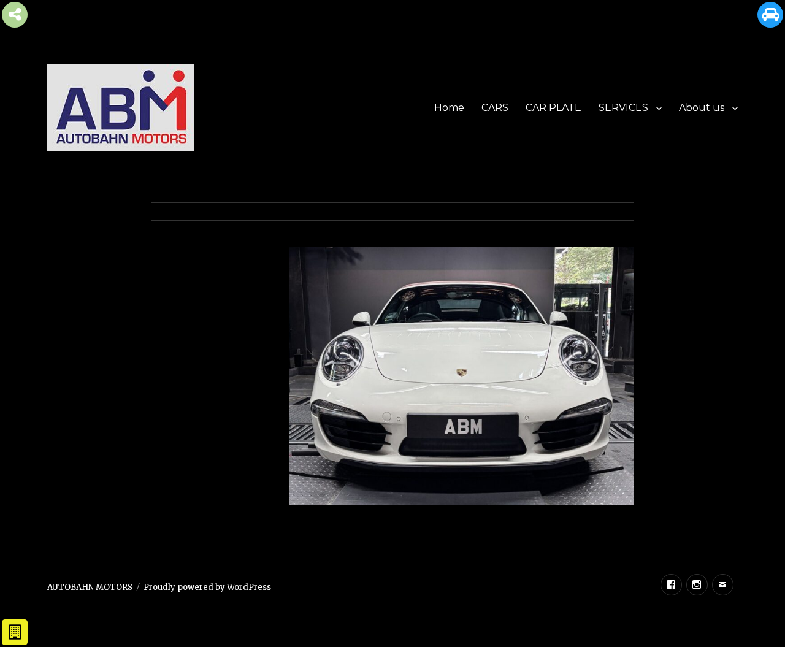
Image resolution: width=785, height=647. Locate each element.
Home (449, 107)
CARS (494, 107)
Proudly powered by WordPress (207, 587)
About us (701, 107)
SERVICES (623, 107)
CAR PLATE (553, 107)
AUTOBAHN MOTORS (89, 587)
